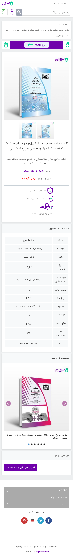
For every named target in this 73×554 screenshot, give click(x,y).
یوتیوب (32, 520)
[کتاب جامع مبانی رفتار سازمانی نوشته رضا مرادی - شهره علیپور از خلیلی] (36, 398)
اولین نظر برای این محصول (21, 468)
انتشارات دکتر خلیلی (33, 171)
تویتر (40, 520)
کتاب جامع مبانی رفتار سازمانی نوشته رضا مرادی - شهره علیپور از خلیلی (37, 436)
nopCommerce (42, 551)
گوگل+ (24, 520)
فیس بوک (48, 520)
